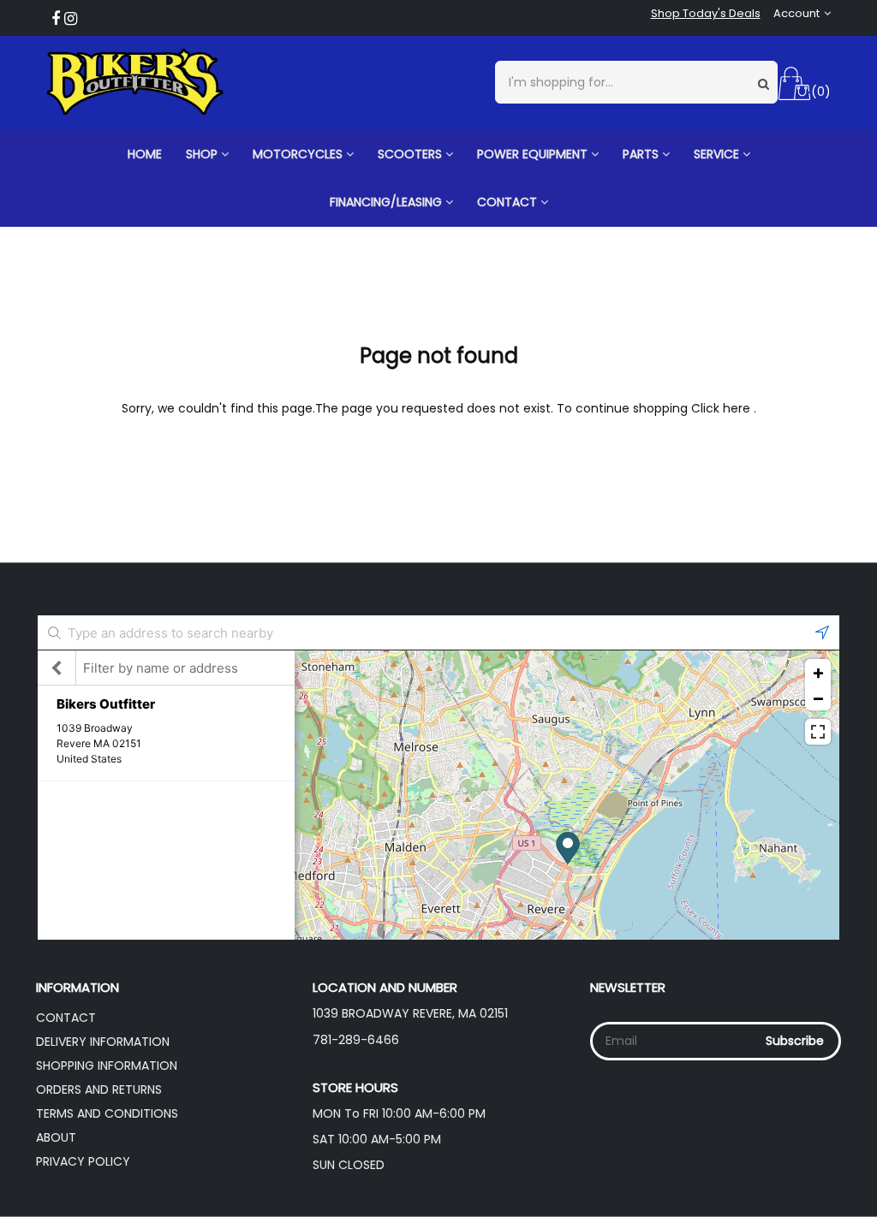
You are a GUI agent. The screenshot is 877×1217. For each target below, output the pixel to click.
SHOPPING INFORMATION (106, 1065)
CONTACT (508, 202)
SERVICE (718, 154)
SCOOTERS (411, 154)
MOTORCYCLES (299, 154)
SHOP (203, 154)
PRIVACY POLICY (83, 1161)
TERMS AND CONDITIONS (107, 1113)
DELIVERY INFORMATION (103, 1041)
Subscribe (795, 1040)
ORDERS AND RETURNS (99, 1089)
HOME (145, 154)
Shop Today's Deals (706, 13)
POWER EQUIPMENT (534, 154)
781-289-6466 (356, 1039)
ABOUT (56, 1137)
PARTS (642, 154)
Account (796, 13)
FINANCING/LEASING (387, 202)
